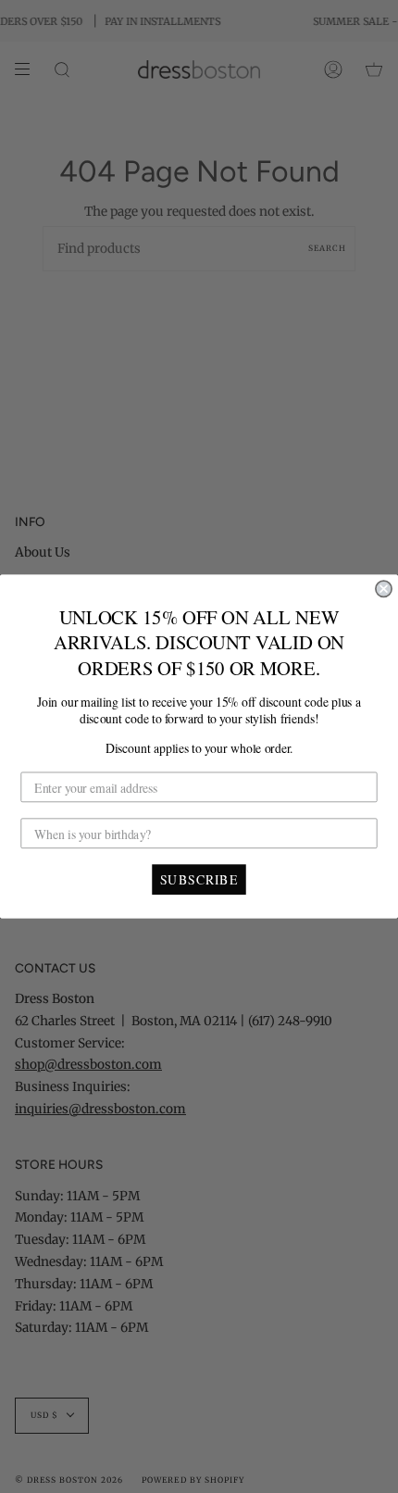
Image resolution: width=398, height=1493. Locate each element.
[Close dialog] (384, 588)
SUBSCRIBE (199, 879)
